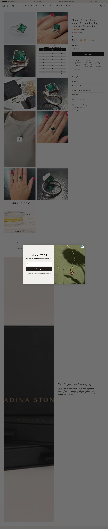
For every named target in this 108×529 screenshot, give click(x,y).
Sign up (38, 269)
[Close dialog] (82, 246)
